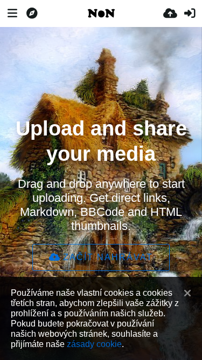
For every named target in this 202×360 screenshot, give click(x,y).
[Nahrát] (170, 13)
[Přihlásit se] (190, 13)
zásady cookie (94, 344)
